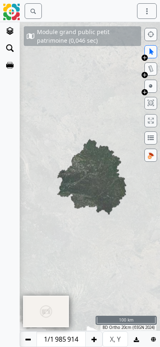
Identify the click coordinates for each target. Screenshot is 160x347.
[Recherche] (10, 48)
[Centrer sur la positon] (150, 34)
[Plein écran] (150, 120)
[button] (145, 57)
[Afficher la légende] (150, 138)
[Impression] (10, 65)
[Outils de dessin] (150, 86)
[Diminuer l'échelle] (28, 339)
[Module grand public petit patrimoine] (10, 30)
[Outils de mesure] (150, 69)
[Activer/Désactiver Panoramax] (150, 155)
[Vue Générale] (150, 103)
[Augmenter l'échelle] (94, 339)
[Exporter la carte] (136, 339)
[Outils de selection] (150, 51)
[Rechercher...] (33, 11)
